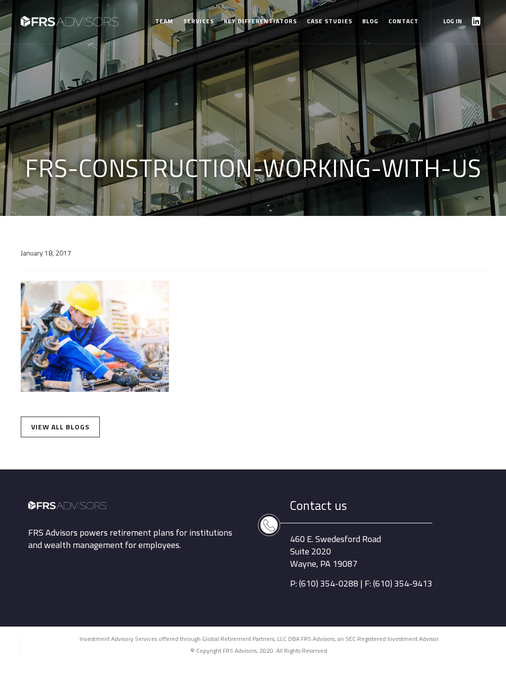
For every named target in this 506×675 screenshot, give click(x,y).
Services (198, 21)
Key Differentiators (260, 21)
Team (164, 21)
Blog (370, 21)
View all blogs (60, 427)
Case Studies (329, 21)
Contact (403, 21)
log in (452, 21)
